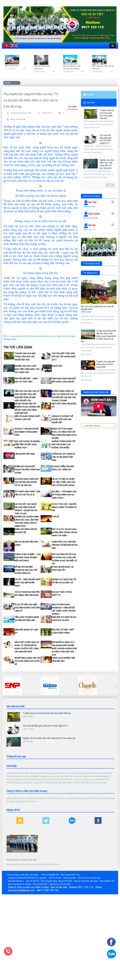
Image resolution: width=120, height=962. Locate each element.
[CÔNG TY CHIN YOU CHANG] (88, 685)
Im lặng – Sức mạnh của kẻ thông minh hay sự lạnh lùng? (64, 494)
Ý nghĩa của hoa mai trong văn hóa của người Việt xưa (25, 356)
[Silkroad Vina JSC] (12, 685)
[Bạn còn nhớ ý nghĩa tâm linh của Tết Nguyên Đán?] (99, 292)
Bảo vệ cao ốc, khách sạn (89, 878)
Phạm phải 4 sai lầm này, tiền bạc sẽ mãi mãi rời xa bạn (65, 545)
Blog (12, 119)
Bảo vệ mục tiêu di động (60, 884)
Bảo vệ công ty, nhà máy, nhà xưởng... (23, 875)
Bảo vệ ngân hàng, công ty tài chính (56, 881)
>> (24, 68)
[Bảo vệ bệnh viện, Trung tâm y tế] (100, 60)
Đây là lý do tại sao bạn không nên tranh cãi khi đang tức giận (64, 532)
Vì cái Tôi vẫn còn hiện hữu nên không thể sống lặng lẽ (27, 607)
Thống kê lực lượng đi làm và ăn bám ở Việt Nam (63, 457)
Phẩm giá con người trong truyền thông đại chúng (27, 469)
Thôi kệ (55, 516)
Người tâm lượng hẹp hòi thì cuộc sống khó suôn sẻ (27, 661)
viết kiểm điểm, (10, 339)
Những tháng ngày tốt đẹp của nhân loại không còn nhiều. (64, 444)
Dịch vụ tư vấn (55, 878)
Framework (21, 119)
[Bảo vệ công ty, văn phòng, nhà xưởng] (71, 60)
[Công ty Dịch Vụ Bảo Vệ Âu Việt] (60, 24)
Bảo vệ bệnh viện (107, 881)
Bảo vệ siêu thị (32, 881)
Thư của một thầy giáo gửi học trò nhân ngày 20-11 (63, 356)
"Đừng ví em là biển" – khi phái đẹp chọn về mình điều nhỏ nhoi (27, 557)
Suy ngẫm (72, 106)
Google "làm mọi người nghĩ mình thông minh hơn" (26, 432)
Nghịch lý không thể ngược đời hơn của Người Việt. (62, 419)
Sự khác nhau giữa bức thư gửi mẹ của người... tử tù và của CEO (27, 482)
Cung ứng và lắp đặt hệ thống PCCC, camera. (27, 878)
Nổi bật (90, 95)
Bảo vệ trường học (16, 881)
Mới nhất (91, 102)
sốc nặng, (71, 336)
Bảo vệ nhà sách (40, 884)
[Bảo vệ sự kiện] (13, 59)
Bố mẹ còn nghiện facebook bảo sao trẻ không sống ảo (26, 570)
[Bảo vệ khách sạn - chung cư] (42, 60)
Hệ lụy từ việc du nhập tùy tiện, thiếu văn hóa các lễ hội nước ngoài (63, 482)
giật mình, (62, 336)
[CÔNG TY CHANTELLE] (50, 685)
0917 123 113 (89, 229)
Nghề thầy (57, 366)
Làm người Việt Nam (25, 454)
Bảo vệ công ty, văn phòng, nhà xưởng (71, 67)
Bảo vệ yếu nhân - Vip (70, 875)
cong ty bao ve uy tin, (47, 336)
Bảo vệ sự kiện (11, 65)
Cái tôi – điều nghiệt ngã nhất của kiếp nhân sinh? (27, 582)
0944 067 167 (89, 206)
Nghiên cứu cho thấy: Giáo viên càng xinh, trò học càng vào (27, 369)
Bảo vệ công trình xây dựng (86, 881)
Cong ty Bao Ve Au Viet (21, 113)
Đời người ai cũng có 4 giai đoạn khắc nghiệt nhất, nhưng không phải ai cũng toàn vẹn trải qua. (64, 648)
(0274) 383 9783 (90, 218)
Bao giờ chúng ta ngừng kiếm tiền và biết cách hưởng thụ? (27, 444)
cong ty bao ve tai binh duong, (24, 336)
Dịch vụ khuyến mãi (50, 875)
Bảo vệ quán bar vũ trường (19, 884)
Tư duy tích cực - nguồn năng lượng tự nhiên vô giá (64, 507)
